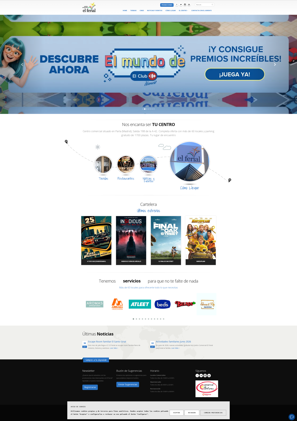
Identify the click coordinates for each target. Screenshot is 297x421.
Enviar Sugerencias (127, 384)
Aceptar (176, 413)
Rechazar (192, 413)
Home (125, 11)
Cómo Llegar (170, 11)
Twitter (181, 4)
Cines (142, 11)
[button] (22, 64)
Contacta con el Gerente (201, 11)
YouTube (209, 375)
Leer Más (113, 348)
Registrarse (90, 387)
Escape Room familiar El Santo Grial (107, 341)
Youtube (189, 4)
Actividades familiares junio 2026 (173, 341)
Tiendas (133, 11)
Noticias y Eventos (154, 11)
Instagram (185, 4)
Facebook (177, 4)
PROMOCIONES (166, 5)
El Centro (183, 11)
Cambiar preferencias (213, 413)
